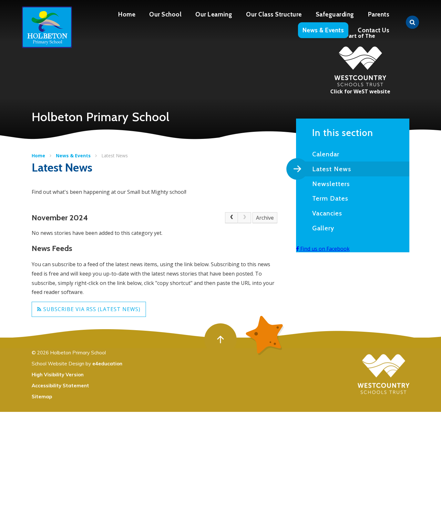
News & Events (73, 155)
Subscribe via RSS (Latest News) (91, 309)
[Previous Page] (231, 217)
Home (38, 155)
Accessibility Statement (60, 385)
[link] (244, 217)
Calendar (325, 154)
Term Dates (330, 198)
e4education (107, 364)
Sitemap (42, 396)
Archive (265, 217)
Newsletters (331, 184)
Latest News (114, 155)
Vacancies (327, 213)
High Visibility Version (58, 374)
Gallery (323, 228)
